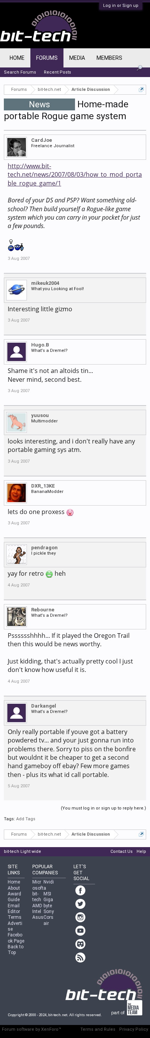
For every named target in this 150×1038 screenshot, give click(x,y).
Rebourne (42, 610)
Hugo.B (40, 345)
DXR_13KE (43, 486)
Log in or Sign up (120, 5)
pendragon (44, 547)
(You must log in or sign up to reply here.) (103, 808)
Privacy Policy (133, 1029)
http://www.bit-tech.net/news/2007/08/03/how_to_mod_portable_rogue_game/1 (75, 174)
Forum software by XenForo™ (31, 1029)
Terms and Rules (97, 1029)
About (14, 888)
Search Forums (20, 72)
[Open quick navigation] (141, 89)
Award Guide (14, 896)
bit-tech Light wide (22, 851)
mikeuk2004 (45, 283)
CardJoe (41, 140)
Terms (15, 917)
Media (77, 58)
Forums (47, 58)
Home (17, 58)
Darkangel (43, 706)
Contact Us (121, 851)
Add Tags (25, 818)
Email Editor (14, 908)
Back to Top (15, 949)
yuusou (40, 415)
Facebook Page (16, 937)
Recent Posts (57, 72)
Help (141, 851)
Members (109, 58)
